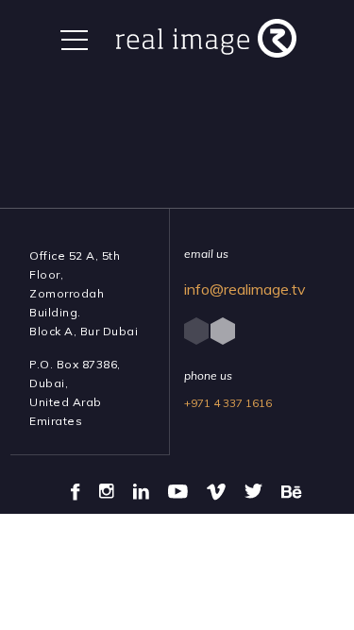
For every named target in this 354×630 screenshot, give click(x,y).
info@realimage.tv (245, 289)
